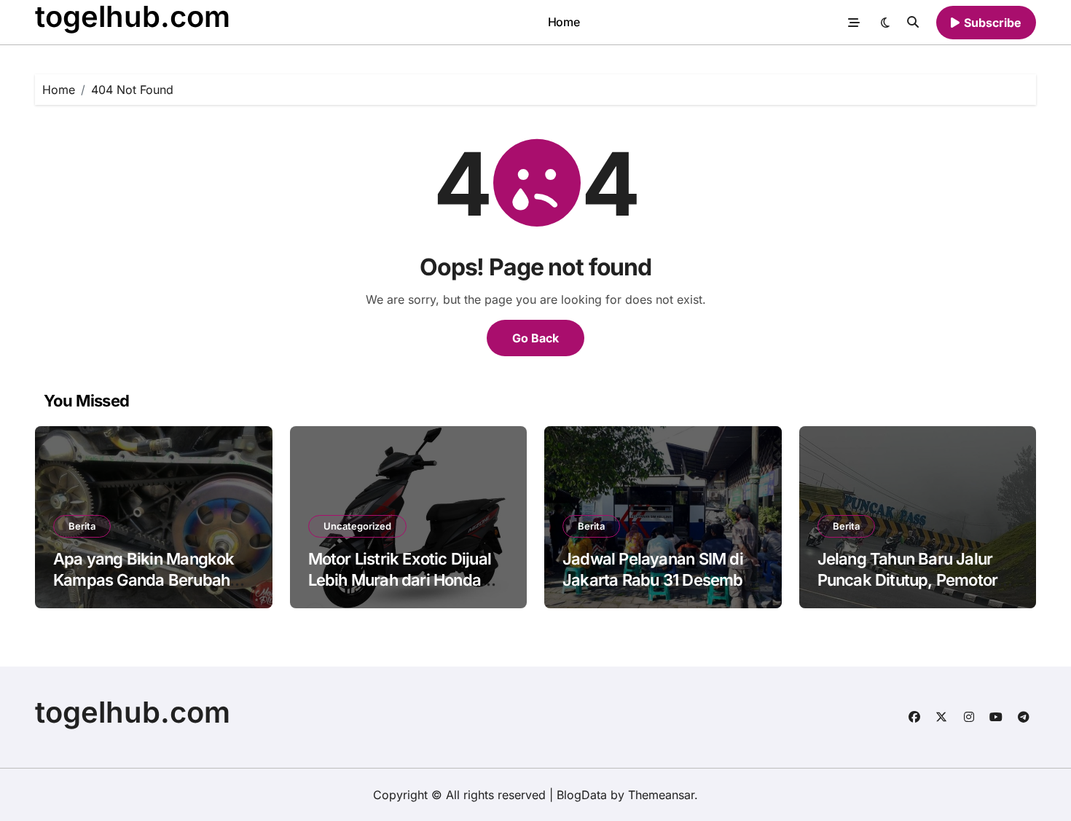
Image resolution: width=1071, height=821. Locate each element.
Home (563, 22)
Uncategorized (357, 526)
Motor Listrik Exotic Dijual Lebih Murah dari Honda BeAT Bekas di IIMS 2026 (400, 579)
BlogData (582, 794)
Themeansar (661, 794)
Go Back (535, 338)
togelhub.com (132, 712)
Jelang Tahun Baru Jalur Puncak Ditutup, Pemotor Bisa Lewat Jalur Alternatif (912, 579)
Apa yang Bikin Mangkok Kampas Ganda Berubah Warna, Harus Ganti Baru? (146, 579)
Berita (81, 526)
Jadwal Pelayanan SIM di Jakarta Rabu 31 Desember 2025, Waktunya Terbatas (660, 579)
